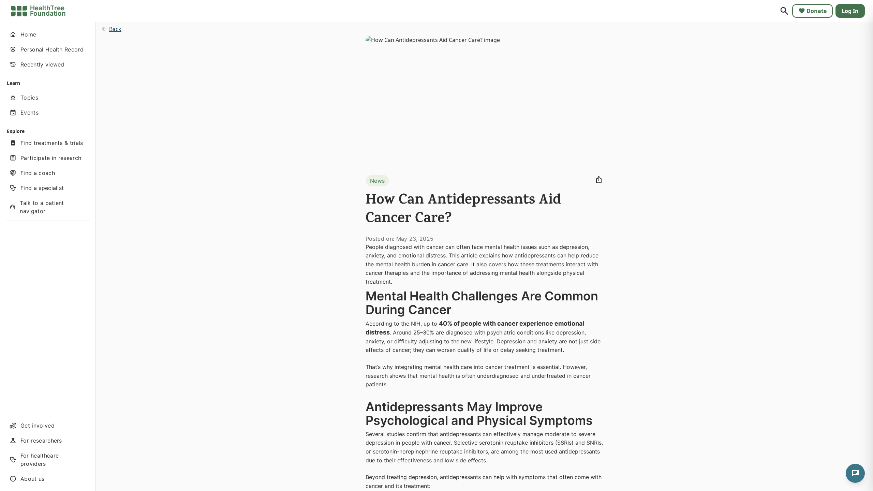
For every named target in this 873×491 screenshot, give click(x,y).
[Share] (599, 180)
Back (115, 29)
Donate (817, 11)
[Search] (784, 11)
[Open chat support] (855, 473)
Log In (850, 11)
